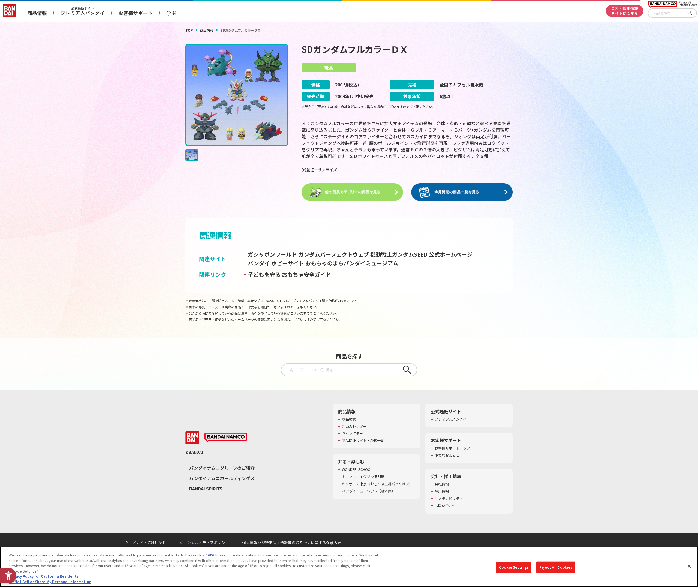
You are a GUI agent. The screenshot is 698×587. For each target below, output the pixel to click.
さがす (692, 13)
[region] (349, 567)
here (210, 555)
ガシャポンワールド (272, 254)
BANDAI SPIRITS (205, 489)
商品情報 (206, 30)
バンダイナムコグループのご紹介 (222, 468)
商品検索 (349, 419)
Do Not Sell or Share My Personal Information (50, 581)
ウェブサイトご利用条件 (145, 542)
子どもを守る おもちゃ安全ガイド (289, 274)
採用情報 (442, 491)
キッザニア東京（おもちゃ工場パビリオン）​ (377, 483)
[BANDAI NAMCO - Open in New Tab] (225, 437)
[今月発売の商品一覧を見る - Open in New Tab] (462, 192)
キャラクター (352, 433)
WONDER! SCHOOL (357, 469)
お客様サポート (135, 12)
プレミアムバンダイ (451, 419)
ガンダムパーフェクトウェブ (333, 254)
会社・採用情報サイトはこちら (624, 11)
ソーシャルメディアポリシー (204, 542)
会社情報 (442, 484)
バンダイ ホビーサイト (276, 263)
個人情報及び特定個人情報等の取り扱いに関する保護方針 (291, 542)
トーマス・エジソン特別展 (363, 476)
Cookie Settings (514, 567)
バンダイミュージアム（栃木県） (368, 491)
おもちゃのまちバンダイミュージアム (351, 263)
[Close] (689, 566)
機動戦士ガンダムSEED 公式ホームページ (421, 254)
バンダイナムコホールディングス (222, 478)
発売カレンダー (354, 426)
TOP (189, 30)
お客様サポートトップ (452, 448)
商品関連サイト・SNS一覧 (363, 440)
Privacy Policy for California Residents (44, 576)
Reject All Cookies (555, 567)
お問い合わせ (445, 505)
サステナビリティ (449, 498)
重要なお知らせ (447, 455)
